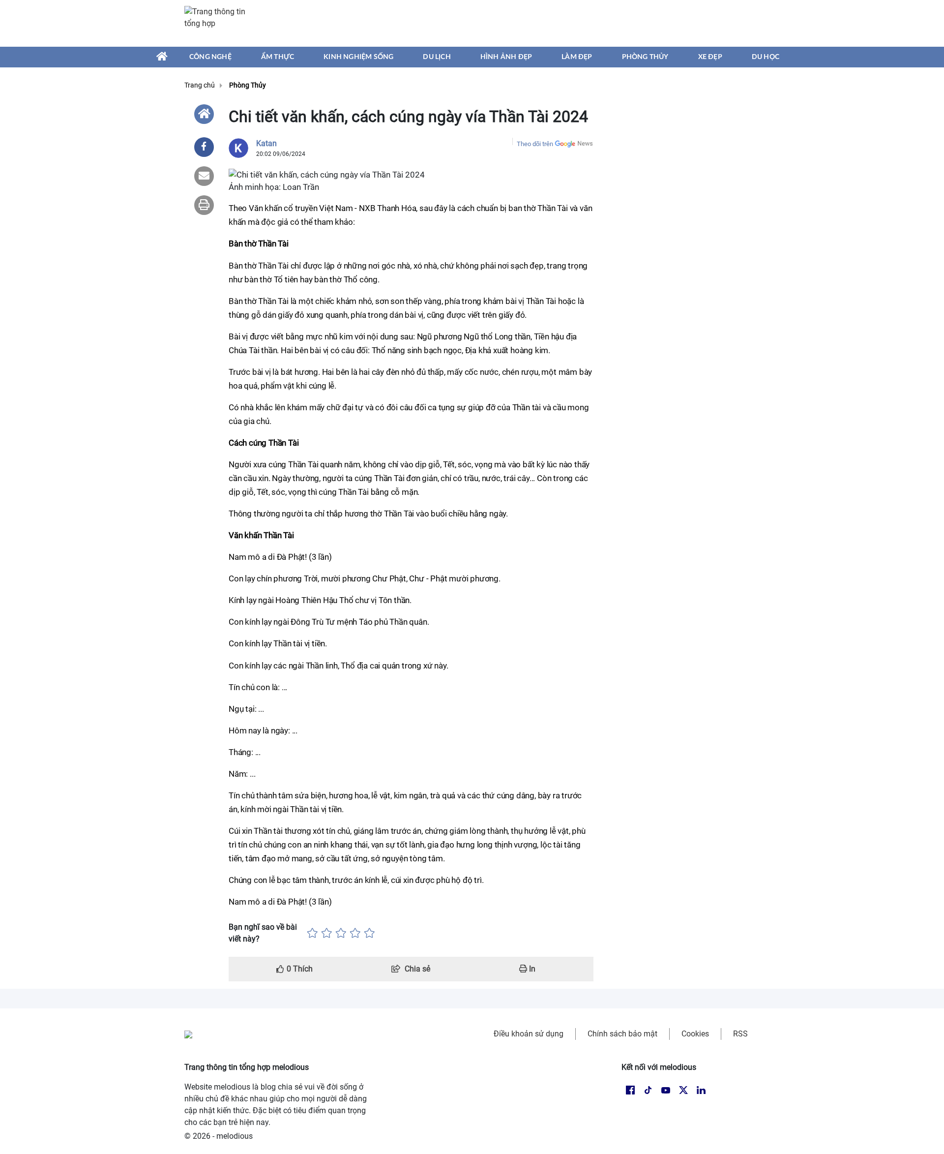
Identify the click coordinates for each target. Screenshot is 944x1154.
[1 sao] (312, 933)
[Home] (204, 114)
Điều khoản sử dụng (528, 1033)
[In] (204, 205)
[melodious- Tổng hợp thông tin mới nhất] (219, 23)
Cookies (695, 1033)
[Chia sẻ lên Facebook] (204, 147)
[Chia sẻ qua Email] (204, 176)
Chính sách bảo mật (622, 1033)
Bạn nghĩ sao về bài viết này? (263, 932)
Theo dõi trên (535, 144)
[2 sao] (326, 933)
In (531, 968)
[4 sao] (355, 933)
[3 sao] (341, 933)
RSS (740, 1033)
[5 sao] (369, 933)
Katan (266, 143)
